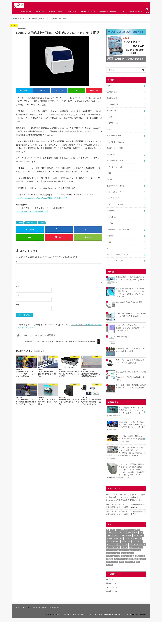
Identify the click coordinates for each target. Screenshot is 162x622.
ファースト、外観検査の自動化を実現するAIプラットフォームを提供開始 (131, 386)
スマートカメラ (115, 136)
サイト (18, 305)
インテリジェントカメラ (115, 538)
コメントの (112, 587)
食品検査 (110, 565)
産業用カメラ (40, 11)
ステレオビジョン (116, 167)
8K (108, 530)
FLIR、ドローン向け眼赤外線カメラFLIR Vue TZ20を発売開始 (130, 361)
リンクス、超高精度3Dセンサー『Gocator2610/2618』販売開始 (131, 438)
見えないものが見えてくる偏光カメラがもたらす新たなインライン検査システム (131, 327)
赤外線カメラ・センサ (88, 11)
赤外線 (109, 562)
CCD (131, 530)
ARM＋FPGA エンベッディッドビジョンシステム (126, 495)
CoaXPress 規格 (122, 337)
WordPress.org (112, 591)
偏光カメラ (125, 556)
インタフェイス (139, 535)
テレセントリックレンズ (137, 544)
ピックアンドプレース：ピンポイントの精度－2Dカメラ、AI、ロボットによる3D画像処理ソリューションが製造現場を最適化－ (125, 453)
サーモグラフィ (115, 192)
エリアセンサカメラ (113, 541)
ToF (110, 173)
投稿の (111, 583)
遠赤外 (121, 562)
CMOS (137, 530)
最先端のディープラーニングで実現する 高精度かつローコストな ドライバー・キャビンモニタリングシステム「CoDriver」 (131, 293)
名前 (18, 286)
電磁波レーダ (130, 562)
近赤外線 (112, 217)
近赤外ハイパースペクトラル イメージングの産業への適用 (130, 350)
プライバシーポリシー (38, 607)
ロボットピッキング (113, 556)
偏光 (110, 129)
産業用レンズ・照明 (55, 11)
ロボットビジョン (116, 161)
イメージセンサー (126, 535)
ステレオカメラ (137, 541)
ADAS (113, 530)
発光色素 (128, 559)
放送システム (119, 559)
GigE (110, 117)
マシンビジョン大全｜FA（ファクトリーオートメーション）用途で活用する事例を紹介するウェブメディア (94, 614)
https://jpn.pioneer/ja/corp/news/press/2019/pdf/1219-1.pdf (40, 198)
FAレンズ (123, 532)
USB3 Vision (113, 123)
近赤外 (115, 562)
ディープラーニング (113, 547)
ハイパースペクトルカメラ (115, 550)
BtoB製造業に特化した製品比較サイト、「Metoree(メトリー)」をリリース (130, 279)
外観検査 (110, 559)
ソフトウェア (123, 544)
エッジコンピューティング (133, 538)
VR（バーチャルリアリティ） (118, 254)
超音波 (111, 236)
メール (19, 295)
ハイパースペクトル (117, 198)
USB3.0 (109, 535)
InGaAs (111, 223)
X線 (110, 242)
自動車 (42, 223)
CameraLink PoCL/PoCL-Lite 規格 (129, 302)
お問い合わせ (54, 607)
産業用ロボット (26, 11)
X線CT (116, 535)
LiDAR (135, 532)
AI (123, 11)
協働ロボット (140, 556)
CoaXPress (113, 111)
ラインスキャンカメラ (133, 550)
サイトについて (21, 607)
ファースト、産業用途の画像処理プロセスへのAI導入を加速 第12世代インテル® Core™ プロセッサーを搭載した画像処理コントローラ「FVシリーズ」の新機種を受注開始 (125, 470)
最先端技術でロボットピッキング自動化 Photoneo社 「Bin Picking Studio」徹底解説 (131, 376)
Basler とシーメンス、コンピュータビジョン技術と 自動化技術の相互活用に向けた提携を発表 (125, 426)
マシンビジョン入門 (135, 11)
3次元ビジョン (71, 11)
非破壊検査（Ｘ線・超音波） (109, 11)
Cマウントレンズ (112, 532)
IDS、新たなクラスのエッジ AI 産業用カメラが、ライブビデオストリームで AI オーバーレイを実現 (125, 412)
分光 (132, 556)
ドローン (124, 547)
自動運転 (142, 559)
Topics (21, 223)
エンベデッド (126, 541)
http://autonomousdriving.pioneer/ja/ (31, 211)
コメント (19, 262)
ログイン (109, 579)
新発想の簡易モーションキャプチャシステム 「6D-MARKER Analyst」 (131, 315)
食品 (137, 562)
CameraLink (113, 104)
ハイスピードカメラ (135, 547)
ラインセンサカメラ (117, 142)
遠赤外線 (112, 211)
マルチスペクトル (116, 204)
